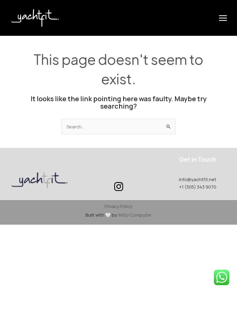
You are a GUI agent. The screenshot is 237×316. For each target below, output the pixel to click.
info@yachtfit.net (197, 179)
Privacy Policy (118, 206)
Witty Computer (135, 215)
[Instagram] (119, 186)
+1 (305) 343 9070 (197, 187)
